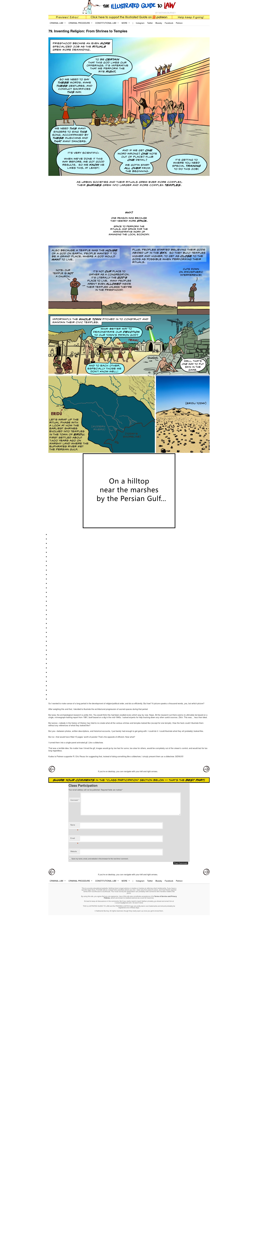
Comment (74, 800)
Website (73, 851)
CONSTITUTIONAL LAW (105, 23)
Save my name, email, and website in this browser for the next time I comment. (100, 858)
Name (74, 825)
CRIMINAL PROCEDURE (79, 23)
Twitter (150, 23)
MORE (124, 23)
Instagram (140, 23)
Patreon (179, 23)
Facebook (169, 23)
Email (74, 839)
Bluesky (158, 23)
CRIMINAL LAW (56, 23)
